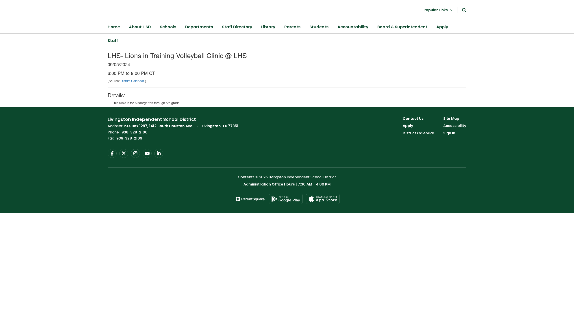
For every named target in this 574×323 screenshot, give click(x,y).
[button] (438, 10)
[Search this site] (464, 10)
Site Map (451, 118)
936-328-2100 (135, 132)
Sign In (449, 133)
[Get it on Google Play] (286, 199)
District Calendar (133, 81)
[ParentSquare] (250, 199)
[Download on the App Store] (323, 199)
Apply (408, 125)
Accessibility (454, 125)
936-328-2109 (129, 138)
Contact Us (413, 118)
